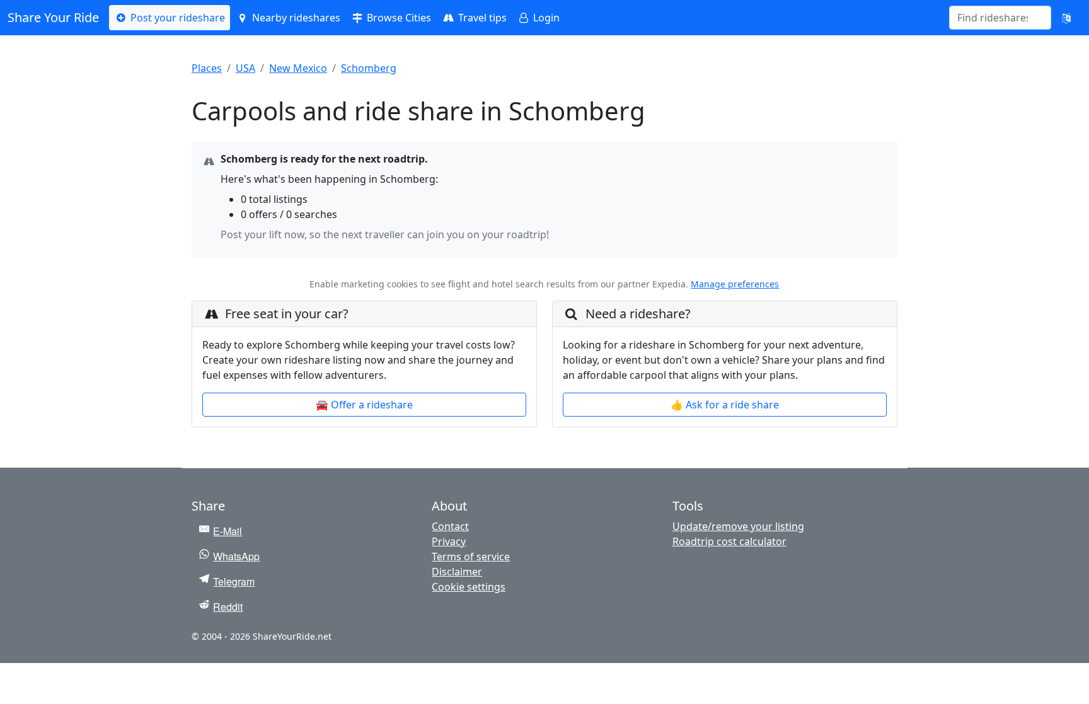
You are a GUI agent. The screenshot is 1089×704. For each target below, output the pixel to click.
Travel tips (481, 18)
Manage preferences (735, 284)
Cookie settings (468, 587)
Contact (450, 526)
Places (207, 68)
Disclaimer (457, 572)
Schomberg (368, 68)
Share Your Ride (53, 17)
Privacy (449, 541)
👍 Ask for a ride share (725, 405)
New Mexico (298, 68)
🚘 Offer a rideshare (364, 405)
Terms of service (471, 556)
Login (545, 18)
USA (245, 68)
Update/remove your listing (738, 526)
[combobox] (992, 17)
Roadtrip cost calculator (729, 541)
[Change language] (1066, 18)
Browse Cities (397, 18)
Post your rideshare (176, 18)
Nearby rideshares (295, 18)
